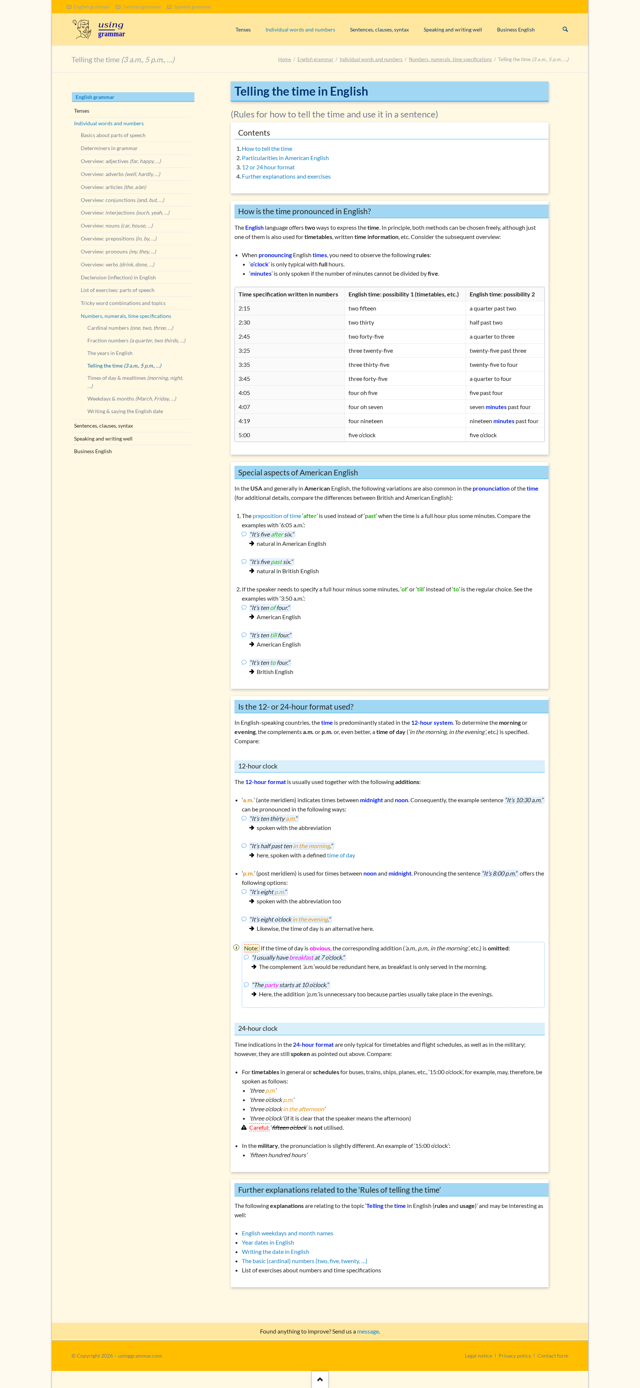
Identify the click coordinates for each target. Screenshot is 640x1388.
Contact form (553, 1355)
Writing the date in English (275, 1251)
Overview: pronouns (118, 251)
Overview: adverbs (120, 174)
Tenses (81, 110)
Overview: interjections (125, 212)
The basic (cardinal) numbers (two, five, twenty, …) (304, 1260)
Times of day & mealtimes (135, 382)
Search (565, 29)
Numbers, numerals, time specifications (450, 59)
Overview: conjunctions (122, 200)
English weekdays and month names (287, 1232)
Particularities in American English (285, 157)
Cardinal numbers (130, 328)
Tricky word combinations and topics (123, 303)
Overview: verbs (117, 264)
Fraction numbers (136, 340)
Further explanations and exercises (286, 176)
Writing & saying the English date (125, 411)
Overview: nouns (117, 225)
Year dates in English (268, 1242)
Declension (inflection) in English (118, 277)
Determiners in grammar (109, 148)
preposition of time (277, 515)
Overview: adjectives (121, 161)
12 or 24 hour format (268, 166)
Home (284, 59)
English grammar (315, 59)
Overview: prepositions (118, 238)
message (368, 1331)
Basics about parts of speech (113, 135)
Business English (93, 451)
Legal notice (478, 1355)
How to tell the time (267, 148)
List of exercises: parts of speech (117, 290)
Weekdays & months (131, 398)
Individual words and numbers (371, 59)
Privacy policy (515, 1355)
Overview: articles (113, 187)
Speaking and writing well (103, 438)
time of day (341, 855)
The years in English (110, 353)
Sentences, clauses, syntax (103, 425)
